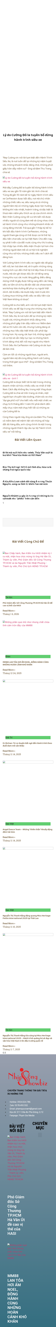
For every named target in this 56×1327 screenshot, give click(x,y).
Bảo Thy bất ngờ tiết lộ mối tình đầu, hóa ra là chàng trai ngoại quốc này (27, 468)
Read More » (9, 610)
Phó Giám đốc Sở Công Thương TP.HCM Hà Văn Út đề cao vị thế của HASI (27, 604)
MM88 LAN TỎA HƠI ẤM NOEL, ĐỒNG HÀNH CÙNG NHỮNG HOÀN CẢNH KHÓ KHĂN (26, 663)
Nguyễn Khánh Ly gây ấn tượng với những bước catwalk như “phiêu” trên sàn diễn (28, 497)
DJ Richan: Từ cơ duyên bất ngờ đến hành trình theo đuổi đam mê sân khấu (27, 745)
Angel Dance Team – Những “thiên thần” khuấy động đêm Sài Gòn (27, 831)
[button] (40, 1135)
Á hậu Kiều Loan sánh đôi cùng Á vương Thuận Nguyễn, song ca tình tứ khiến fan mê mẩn (27, 482)
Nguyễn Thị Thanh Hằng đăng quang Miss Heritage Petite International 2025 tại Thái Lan (26, 917)
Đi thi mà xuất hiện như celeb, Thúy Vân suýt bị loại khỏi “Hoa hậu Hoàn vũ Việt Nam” (28, 453)
